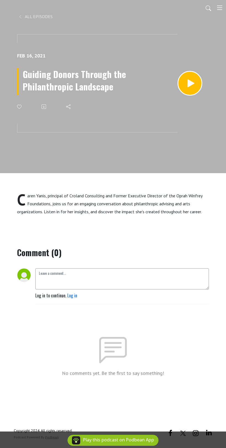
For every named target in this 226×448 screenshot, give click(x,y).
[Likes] (20, 107)
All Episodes (38, 16)
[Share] (69, 106)
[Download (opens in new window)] (44, 106)
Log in (72, 295)
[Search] (208, 7)
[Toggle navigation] (219, 7)
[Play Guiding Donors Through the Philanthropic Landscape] (189, 83)
